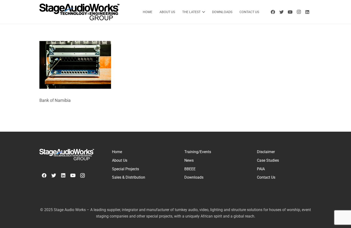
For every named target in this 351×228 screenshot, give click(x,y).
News (189, 160)
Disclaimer (266, 152)
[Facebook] (273, 12)
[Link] (79, 12)
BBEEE (190, 169)
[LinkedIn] (307, 12)
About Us (119, 160)
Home (117, 152)
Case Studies (268, 160)
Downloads (193, 177)
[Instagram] (298, 12)
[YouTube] (290, 12)
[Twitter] (281, 12)
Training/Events (197, 152)
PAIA (261, 169)
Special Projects (125, 169)
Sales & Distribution (128, 177)
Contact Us (266, 177)
